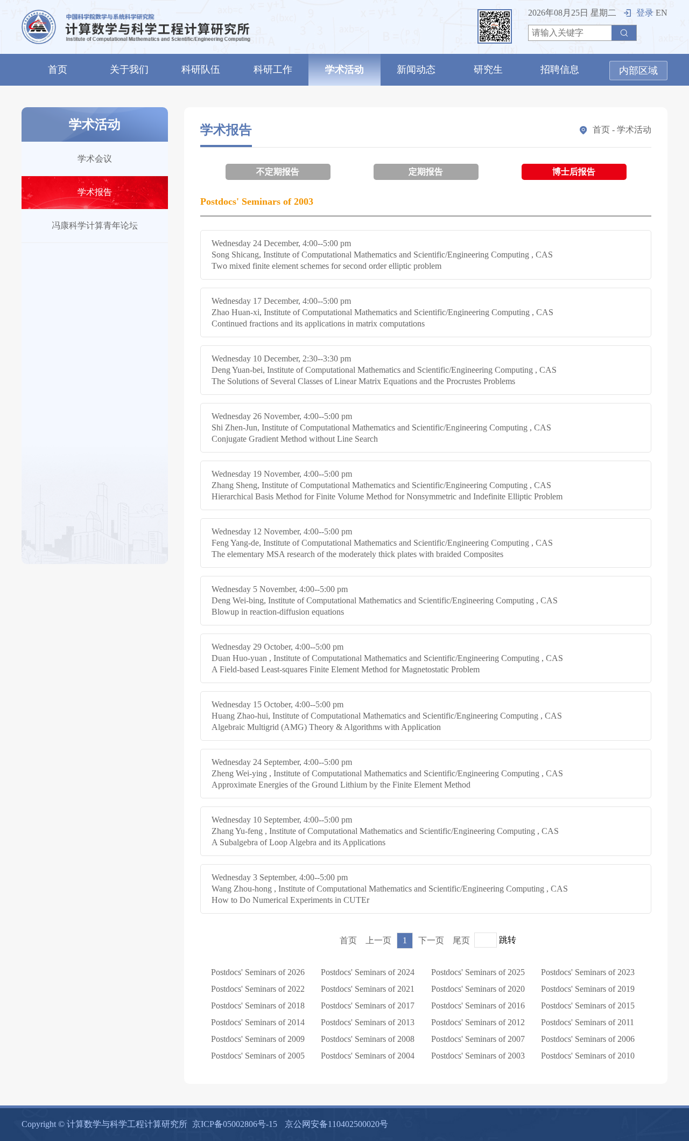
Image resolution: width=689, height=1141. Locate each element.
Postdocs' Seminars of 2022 (258, 988)
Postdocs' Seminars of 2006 (588, 1038)
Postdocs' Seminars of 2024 (367, 972)
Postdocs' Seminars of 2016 (478, 1005)
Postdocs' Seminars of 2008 (367, 1038)
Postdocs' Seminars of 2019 (588, 988)
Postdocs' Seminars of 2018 (258, 1005)
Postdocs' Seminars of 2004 (367, 1055)
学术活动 (344, 69)
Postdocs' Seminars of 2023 (588, 972)
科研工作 (273, 69)
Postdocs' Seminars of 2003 (478, 1055)
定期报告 (426, 171)
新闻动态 (416, 69)
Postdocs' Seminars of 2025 (478, 972)
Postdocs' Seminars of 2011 (587, 1022)
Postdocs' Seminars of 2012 (478, 1022)
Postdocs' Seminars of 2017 (367, 1005)
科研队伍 (200, 69)
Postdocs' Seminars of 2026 (258, 972)
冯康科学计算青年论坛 (95, 225)
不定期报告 (277, 171)
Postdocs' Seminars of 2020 (478, 988)
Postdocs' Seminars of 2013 (367, 1022)
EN (661, 12)
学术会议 (95, 158)
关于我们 (129, 69)
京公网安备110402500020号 (336, 1124)
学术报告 (95, 192)
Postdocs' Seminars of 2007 (478, 1038)
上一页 (378, 940)
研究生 (488, 69)
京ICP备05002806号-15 (234, 1124)
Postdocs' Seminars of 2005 (258, 1055)
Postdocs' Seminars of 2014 (258, 1022)
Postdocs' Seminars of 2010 (588, 1055)
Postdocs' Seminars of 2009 (258, 1038)
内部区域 (638, 70)
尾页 (461, 940)
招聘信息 (559, 69)
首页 (57, 69)
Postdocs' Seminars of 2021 (367, 988)
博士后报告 (573, 171)
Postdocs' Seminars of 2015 (588, 1005)
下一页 (431, 940)
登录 (644, 12)
